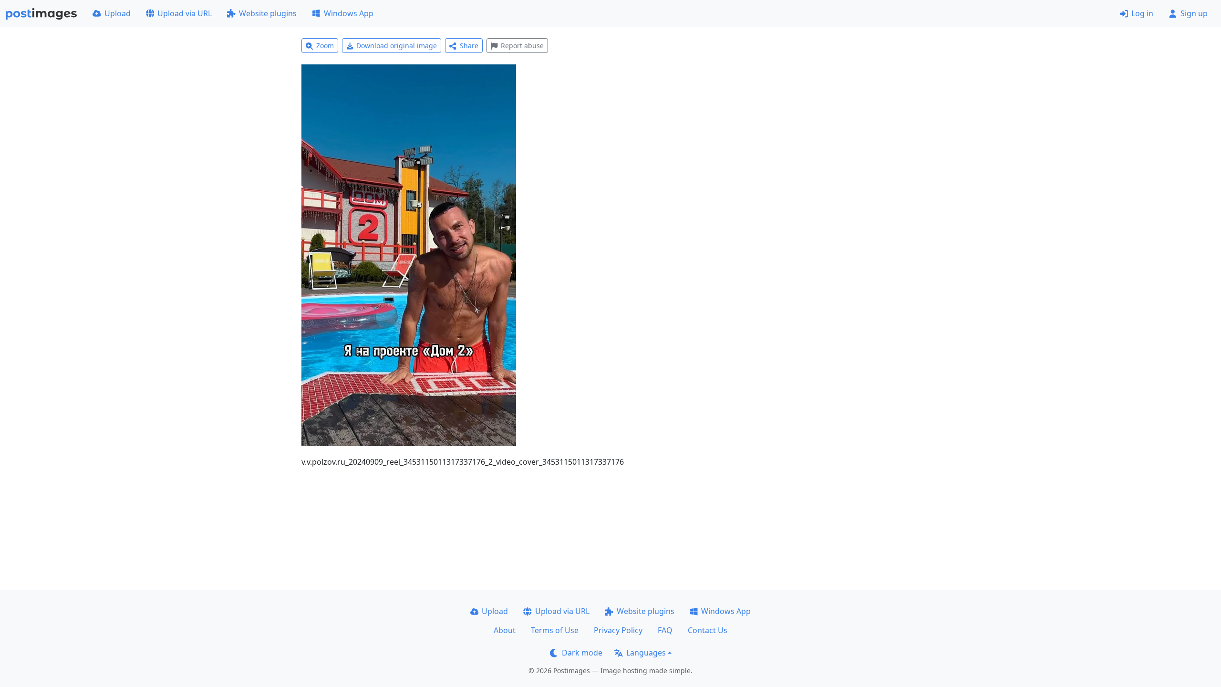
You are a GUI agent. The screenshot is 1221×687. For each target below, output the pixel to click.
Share (469, 45)
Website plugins (268, 13)
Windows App (348, 13)
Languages (646, 652)
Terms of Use (555, 630)
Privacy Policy (618, 630)
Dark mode (582, 652)
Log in (1142, 13)
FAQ (665, 630)
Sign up (1194, 13)
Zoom (325, 45)
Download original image (396, 45)
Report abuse (522, 45)
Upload (117, 13)
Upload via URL (184, 13)
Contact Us (707, 630)
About (505, 630)
